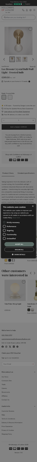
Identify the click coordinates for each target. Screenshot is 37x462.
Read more (16, 218)
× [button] (33, 206)
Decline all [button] (19, 250)
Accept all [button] (19, 244)
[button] (18, 254)
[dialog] (18, 231)
